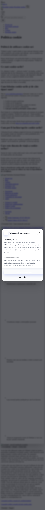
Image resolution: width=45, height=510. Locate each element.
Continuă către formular (24, 272)
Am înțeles (22, 277)
